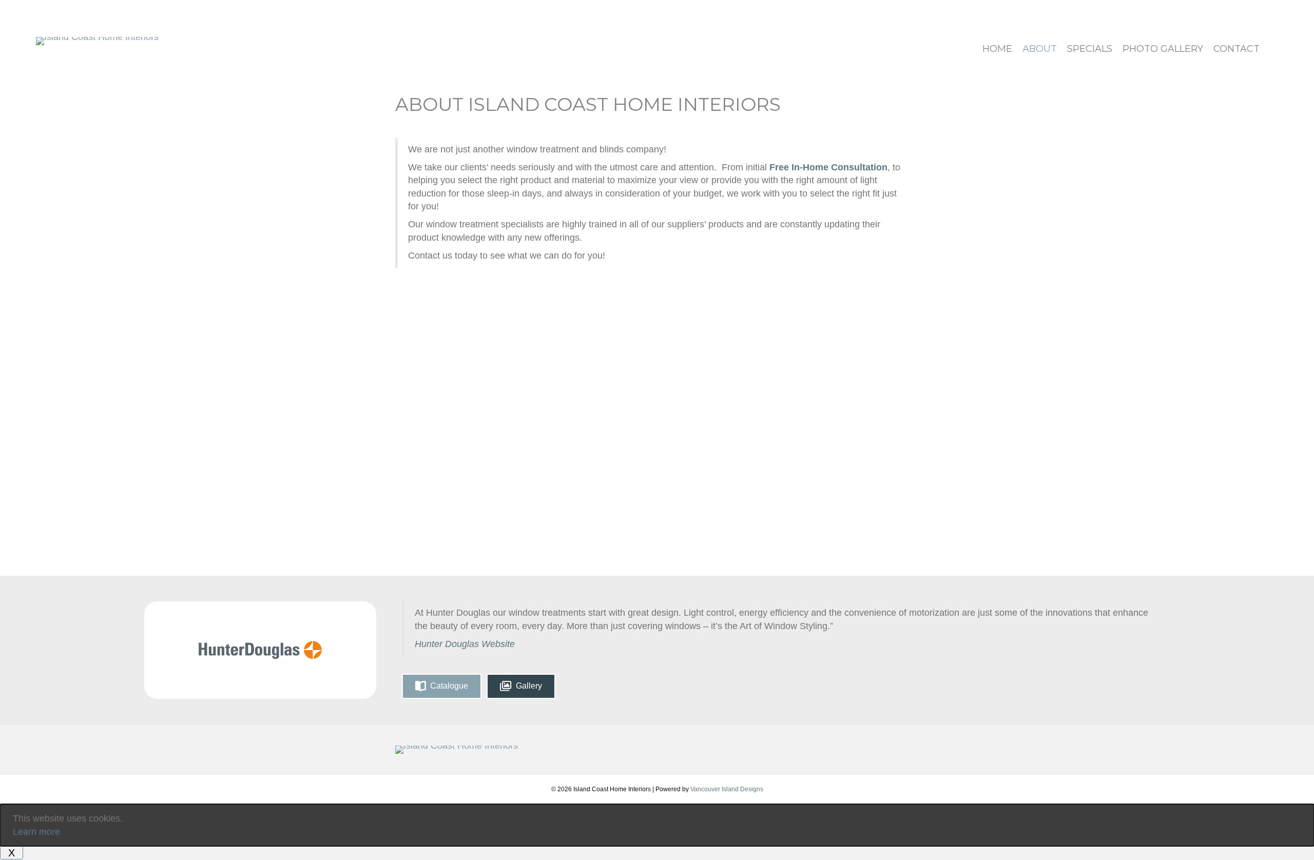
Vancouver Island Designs (726, 789)
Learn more (36, 832)
